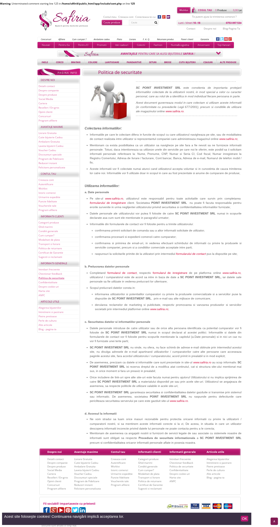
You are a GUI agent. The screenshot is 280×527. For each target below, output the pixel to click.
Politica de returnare (50, 248)
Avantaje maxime (52, 127)
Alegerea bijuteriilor (50, 307)
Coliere (92, 62)
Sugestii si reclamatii (50, 257)
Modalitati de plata (49, 239)
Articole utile (50, 301)
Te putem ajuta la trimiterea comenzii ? (214, 17)
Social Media (46, 99)
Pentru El (83, 45)
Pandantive (134, 62)
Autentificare (46, 184)
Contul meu (109, 17)
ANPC (42, 295)
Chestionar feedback (50, 273)
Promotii (102, 45)
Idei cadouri (121, 45)
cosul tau (205, 10)
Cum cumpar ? (79, 39)
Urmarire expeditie (49, 197)
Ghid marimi (46, 227)
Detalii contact (47, 86)
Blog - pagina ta (47, 329)
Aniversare (204, 45)
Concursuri (46, 39)
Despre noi (210, 28)
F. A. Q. (146, 39)
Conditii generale (48, 231)
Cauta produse (112, 22)
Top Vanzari (223, 45)
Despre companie (49, 90)
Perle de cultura (48, 320)
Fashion (158, 45)
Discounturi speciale (50, 154)
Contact (191, 28)
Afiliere (61, 39)
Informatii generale (54, 263)
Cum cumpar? (46, 235)
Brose (167, 62)
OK (244, 519)
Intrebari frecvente (49, 269)
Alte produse (228, 62)
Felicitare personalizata (52, 167)
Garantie (204, 39)
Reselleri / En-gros (49, 107)
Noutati (46, 45)
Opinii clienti (45, 112)
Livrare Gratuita (48, 133)
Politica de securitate (51, 278)
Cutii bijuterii (187, 62)
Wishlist (183, 10)
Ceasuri (208, 62)
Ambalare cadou (102, 39)
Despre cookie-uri (49, 286)
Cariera (43, 103)
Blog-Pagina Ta (231, 28)
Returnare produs (165, 39)
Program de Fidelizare (51, 159)
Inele (45, 62)
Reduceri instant (48, 163)
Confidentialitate (48, 282)
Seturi (153, 62)
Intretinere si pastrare (51, 312)
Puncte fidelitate (48, 201)
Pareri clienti (187, 39)
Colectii (141, 45)
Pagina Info (67, 73)
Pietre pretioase (48, 316)
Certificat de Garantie (51, 252)
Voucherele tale (47, 205)
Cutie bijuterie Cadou (51, 137)
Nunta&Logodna (180, 45)
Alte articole (45, 325)
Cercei (60, 62)
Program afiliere (48, 120)
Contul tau (48, 174)
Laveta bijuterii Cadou (51, 146)
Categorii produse (49, 222)
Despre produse (48, 94)
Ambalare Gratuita (49, 141)
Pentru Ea (64, 45)
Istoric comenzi (47, 193)
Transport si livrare (49, 244)
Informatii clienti (52, 216)
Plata (119, 39)
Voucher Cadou (47, 150)
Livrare (132, 39)
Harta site (44, 291)
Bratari (76, 62)
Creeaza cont (125, 17)
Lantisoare (112, 62)
